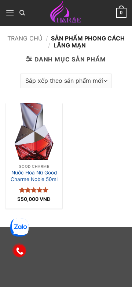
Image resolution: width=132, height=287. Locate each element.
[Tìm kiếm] (22, 13)
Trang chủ (25, 38)
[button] (10, 13)
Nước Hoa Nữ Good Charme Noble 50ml (34, 176)
